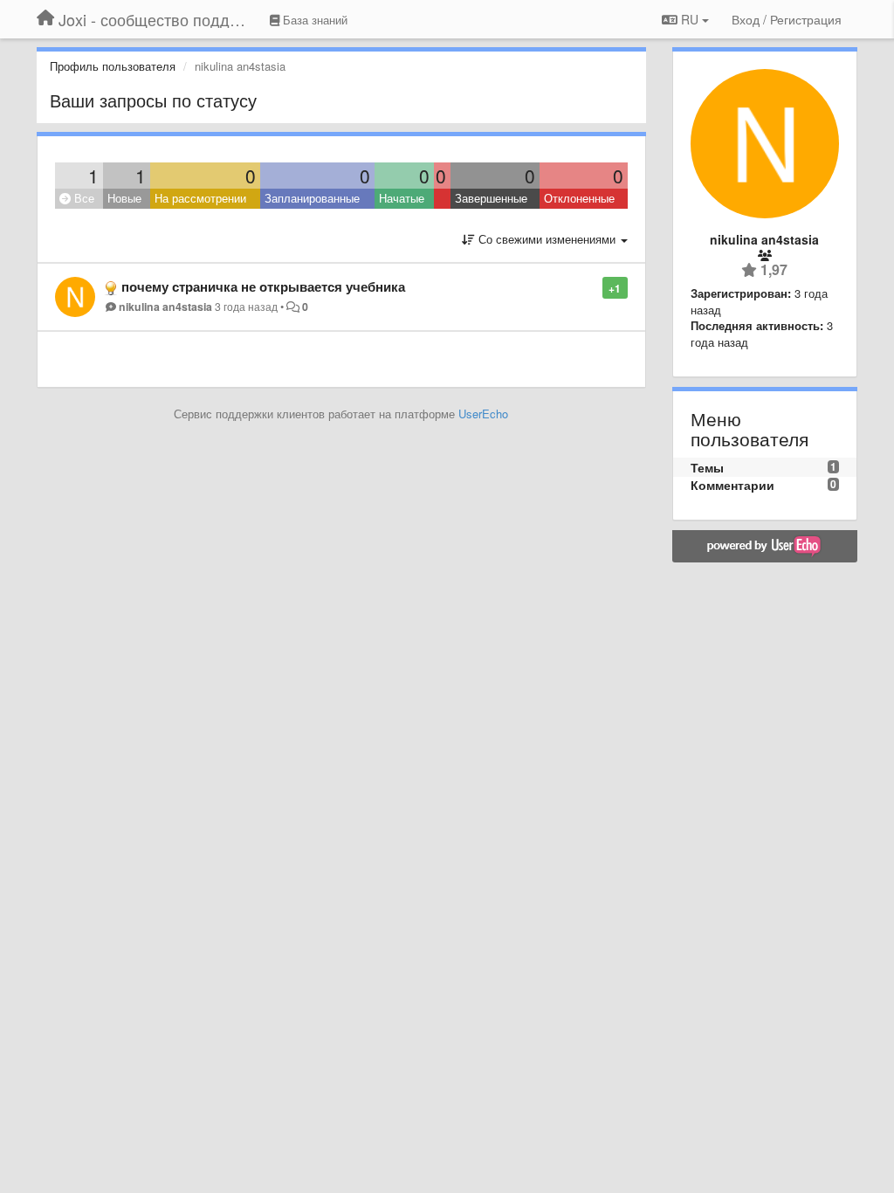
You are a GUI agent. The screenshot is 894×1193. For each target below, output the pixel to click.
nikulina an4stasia (165, 306)
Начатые (401, 198)
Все (82, 198)
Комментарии (732, 484)
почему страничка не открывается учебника (263, 286)
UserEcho (483, 413)
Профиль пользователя (112, 66)
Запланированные (312, 198)
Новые (124, 198)
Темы (707, 467)
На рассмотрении (200, 198)
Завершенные (491, 198)
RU (689, 19)
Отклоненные (579, 198)
